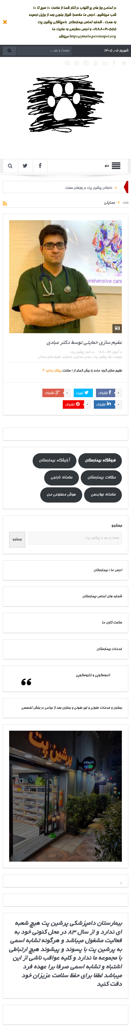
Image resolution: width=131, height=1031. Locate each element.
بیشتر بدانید (52, 371)
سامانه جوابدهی (103, 495)
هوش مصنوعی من (61, 495)
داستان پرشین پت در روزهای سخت (88, 187)
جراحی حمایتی (82, 357)
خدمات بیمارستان (109, 649)
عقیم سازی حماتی (49, 357)
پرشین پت (100, 357)
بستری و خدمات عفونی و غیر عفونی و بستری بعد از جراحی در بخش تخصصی (71, 708)
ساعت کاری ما (112, 623)
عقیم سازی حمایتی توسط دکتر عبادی (84, 343)
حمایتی (67, 357)
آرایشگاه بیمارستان (54, 460)
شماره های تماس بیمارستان (102, 596)
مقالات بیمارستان (101, 477)
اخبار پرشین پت (80, 352)
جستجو (116, 526)
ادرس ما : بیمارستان (108, 570)
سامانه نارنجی (61, 477)
